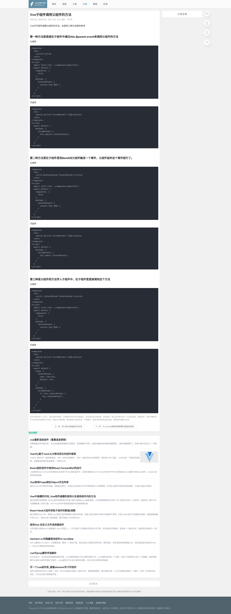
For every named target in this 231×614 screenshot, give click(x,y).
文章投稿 (182, 14)
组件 (63, 20)
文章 (85, 4)
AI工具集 (89, 603)
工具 (74, 4)
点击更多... (94, 583)
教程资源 (69, 603)
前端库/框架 (101, 603)
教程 (95, 4)
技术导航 (39, 603)
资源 (64, 4)
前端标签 (79, 603)
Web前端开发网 (50, 608)
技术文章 (59, 603)
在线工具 (49, 603)
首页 (54, 4)
